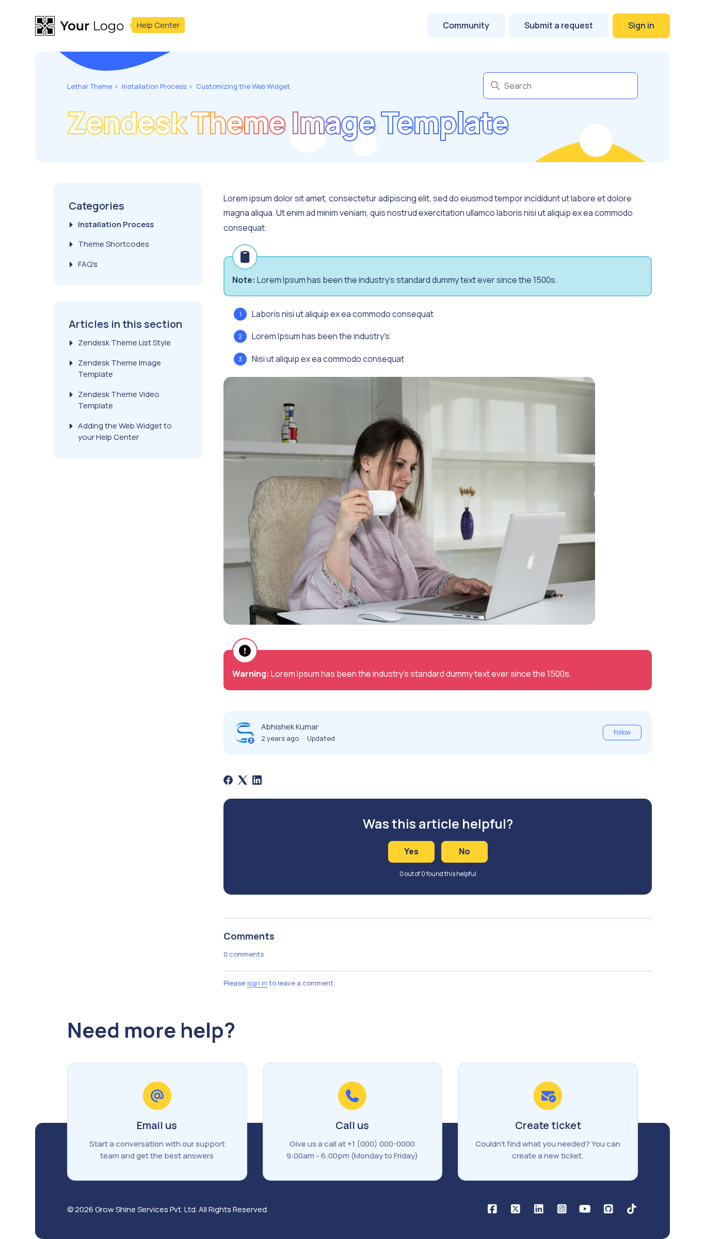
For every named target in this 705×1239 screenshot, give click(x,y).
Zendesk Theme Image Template (119, 368)
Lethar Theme (89, 86)
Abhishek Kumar (289, 726)
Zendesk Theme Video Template (118, 400)
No (464, 851)
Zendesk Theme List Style (124, 342)
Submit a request (558, 25)
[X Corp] (242, 780)
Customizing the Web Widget (243, 86)
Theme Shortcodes (113, 244)
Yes (411, 851)
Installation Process (154, 86)
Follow (622, 732)
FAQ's (88, 264)
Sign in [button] (641, 25)
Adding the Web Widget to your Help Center (125, 431)
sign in (257, 983)
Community (466, 25)
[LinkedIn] (257, 780)
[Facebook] (228, 780)
